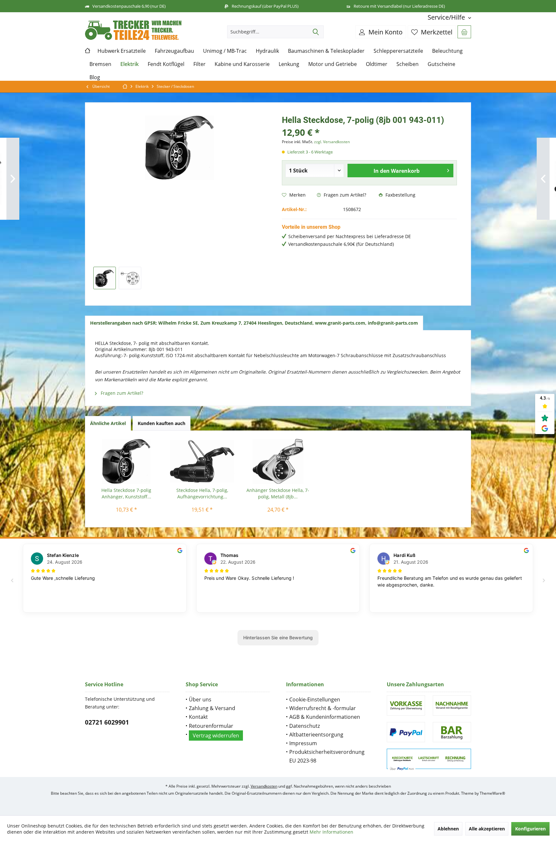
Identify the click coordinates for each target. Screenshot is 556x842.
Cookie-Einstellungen (314, 699)
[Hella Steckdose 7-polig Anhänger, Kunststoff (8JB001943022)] (126, 461)
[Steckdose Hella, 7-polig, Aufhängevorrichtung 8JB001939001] (202, 461)
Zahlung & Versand (212, 708)
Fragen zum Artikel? (344, 195)
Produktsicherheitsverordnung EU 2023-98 (327, 756)
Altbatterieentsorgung (316, 734)
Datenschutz (304, 725)
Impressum (303, 743)
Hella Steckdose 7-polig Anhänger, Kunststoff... (126, 493)
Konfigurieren (530, 829)
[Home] (89, 51)
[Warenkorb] (464, 31)
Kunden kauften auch (161, 423)
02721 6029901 (107, 722)
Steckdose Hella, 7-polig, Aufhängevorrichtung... (202, 493)
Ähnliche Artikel (108, 423)
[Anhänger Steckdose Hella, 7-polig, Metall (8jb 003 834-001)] (278, 461)
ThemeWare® (492, 793)
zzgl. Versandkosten (332, 141)
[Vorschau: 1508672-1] (130, 278)
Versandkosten (264, 786)
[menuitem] (447, 17)
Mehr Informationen (331, 832)
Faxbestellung (399, 195)
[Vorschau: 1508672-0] (104, 278)
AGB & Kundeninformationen (324, 716)
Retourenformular (211, 725)
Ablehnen (448, 829)
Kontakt (198, 716)
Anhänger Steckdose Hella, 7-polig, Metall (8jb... (277, 493)
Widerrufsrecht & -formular (322, 708)
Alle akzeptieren (487, 829)
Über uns (200, 699)
